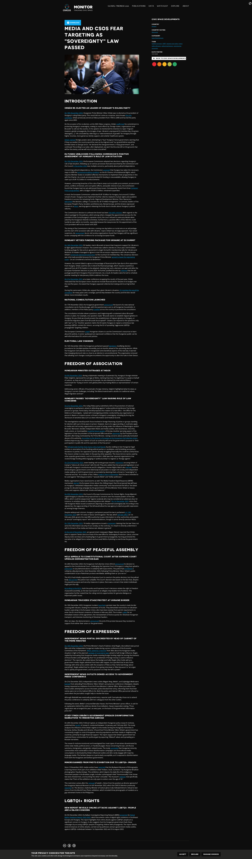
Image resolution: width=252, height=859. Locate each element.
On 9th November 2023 (73, 375)
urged (87, 331)
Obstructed (155, 32)
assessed (106, 170)
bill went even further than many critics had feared (86, 447)
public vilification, (156, 46)
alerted (76, 483)
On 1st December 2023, (120, 501)
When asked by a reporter (96, 651)
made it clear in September (108, 474)
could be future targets (96, 431)
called (125, 612)
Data (151, 6)
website (123, 777)
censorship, (155, 48)
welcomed (68, 201)
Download (74, 22)
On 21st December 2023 (73, 279)
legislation (112, 346)
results (77, 725)
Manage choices (211, 854)
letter (76, 206)
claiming (124, 270)
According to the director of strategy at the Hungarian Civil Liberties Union (109, 438)
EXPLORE (175, 6)
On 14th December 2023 (74, 245)
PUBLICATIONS (138, 6)
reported (101, 767)
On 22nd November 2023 (74, 463)
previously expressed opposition (83, 255)
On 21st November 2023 (73, 406)
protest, (180, 43)
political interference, (167, 46)
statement (119, 463)
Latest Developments (157, 38)
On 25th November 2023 (74, 494)
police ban (68, 569)
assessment (80, 233)
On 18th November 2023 (74, 113)
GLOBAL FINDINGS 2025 (118, 6)
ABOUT (186, 6)
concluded (114, 748)
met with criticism (115, 213)
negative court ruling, (172, 43)
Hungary (154, 26)
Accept (182, 854)
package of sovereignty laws (98, 653)
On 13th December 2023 (74, 161)
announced (108, 305)
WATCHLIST (162, 6)
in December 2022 (80, 166)
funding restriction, (157, 43)
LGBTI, (164, 43)
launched (101, 605)
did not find (73, 580)
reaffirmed (120, 124)
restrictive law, (178, 46)
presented (123, 815)
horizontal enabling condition (88, 172)
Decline (194, 854)
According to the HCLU (73, 588)
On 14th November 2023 (74, 646)
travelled (96, 309)
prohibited (128, 569)
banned (67, 684)
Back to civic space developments (171, 58)
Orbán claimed (70, 140)
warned (129, 467)
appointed (116, 433)
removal (91, 783)
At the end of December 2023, (76, 532)
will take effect (123, 515)
